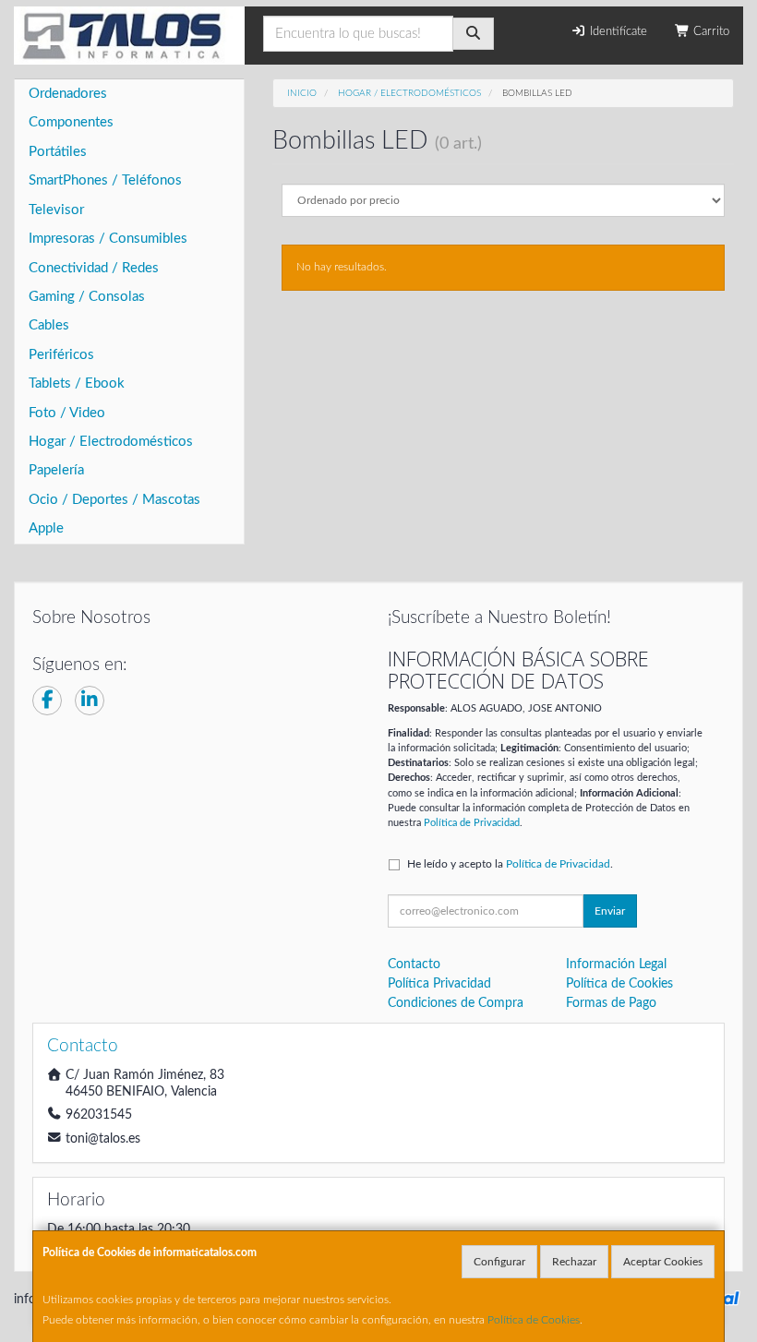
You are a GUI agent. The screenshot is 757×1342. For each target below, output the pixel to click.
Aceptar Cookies (663, 1261)
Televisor (56, 210)
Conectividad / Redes (94, 268)
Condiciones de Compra (455, 1003)
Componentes (71, 122)
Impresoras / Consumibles (108, 239)
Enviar (610, 911)
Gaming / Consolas (87, 297)
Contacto (414, 964)
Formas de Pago (611, 1003)
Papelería (56, 470)
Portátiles (58, 152)
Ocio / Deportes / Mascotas (114, 500)
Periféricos (61, 355)
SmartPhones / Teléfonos (105, 180)
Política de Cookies (533, 1319)
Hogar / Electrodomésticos (111, 442)
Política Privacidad (439, 983)
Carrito (709, 32)
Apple (46, 528)
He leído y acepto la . (510, 863)
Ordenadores (68, 94)
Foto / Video (67, 413)
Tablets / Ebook (77, 383)
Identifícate (616, 32)
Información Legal (616, 964)
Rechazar (574, 1261)
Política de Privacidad (472, 823)
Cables (49, 325)
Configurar (499, 1261)
